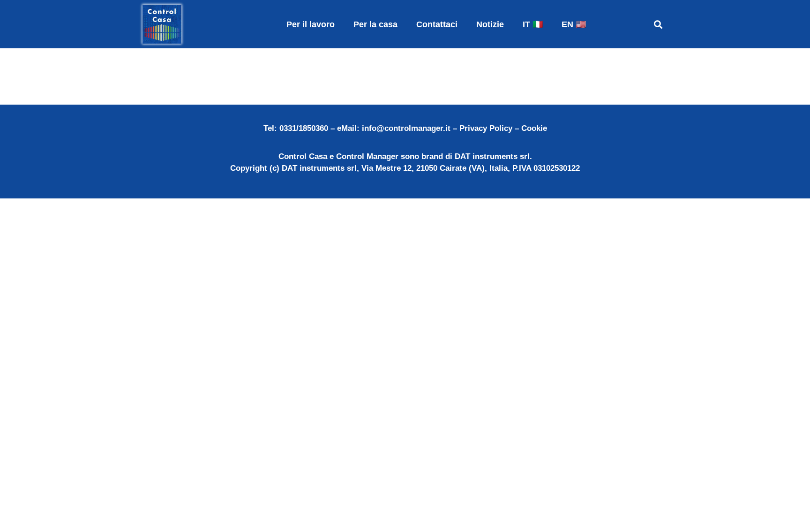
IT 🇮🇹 (533, 24)
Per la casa (375, 24)
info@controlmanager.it (406, 128)
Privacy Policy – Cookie (503, 128)
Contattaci (437, 24)
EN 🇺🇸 (574, 24)
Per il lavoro (310, 24)
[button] (658, 24)
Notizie (490, 24)
